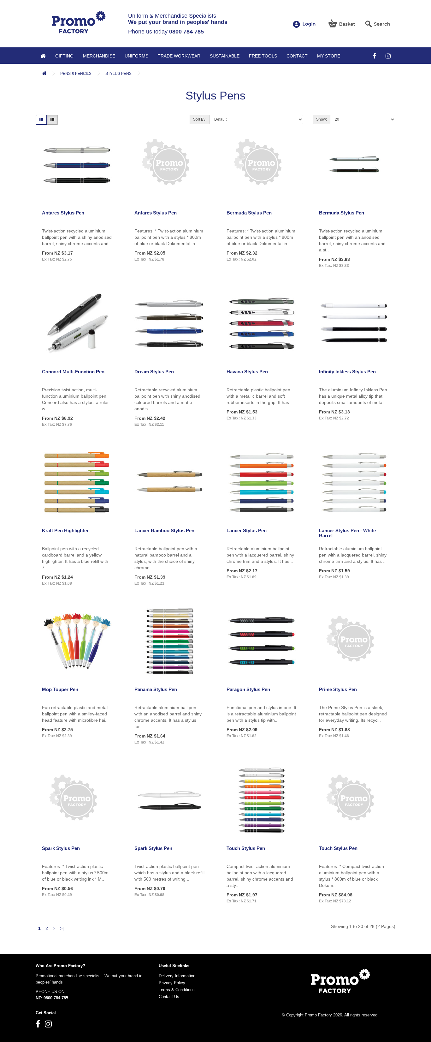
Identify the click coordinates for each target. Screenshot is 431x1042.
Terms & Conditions (177, 989)
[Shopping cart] (342, 23)
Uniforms (136, 55)
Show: (321, 119)
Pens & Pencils (76, 73)
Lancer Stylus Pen (247, 530)
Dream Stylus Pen (154, 371)
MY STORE (328, 55)
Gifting (64, 55)
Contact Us (169, 996)
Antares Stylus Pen (63, 212)
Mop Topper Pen (60, 689)
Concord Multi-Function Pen (73, 371)
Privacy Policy (172, 982)
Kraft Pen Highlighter (65, 530)
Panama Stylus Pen (155, 689)
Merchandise (99, 55)
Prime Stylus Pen (338, 689)
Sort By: (199, 119)
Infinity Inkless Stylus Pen (347, 371)
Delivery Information (177, 975)
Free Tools (263, 55)
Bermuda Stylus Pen (249, 212)
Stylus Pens (118, 73)
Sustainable (224, 55)
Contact (297, 55)
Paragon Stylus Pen (248, 689)
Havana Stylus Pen (247, 371)
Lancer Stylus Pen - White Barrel (347, 533)
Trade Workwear (179, 55)
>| (62, 928)
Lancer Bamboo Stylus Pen (164, 530)
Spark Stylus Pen (61, 848)
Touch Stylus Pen (246, 848)
